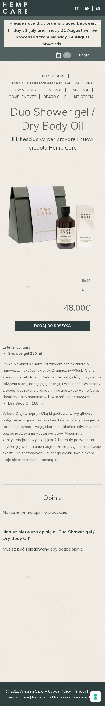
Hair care (79, 90)
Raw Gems (25, 90)
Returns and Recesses (51, 697)
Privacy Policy (85, 691)
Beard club (55, 96)
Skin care (52, 90)
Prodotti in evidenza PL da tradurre (52, 83)
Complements (22, 96)
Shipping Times (85, 697)
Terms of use (18, 697)
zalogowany (37, 549)
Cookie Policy (59, 691)
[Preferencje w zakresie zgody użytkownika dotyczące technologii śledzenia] (95, 696)
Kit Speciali (85, 96)
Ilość (86, 280)
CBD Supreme (52, 76)
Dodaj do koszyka (52, 326)
